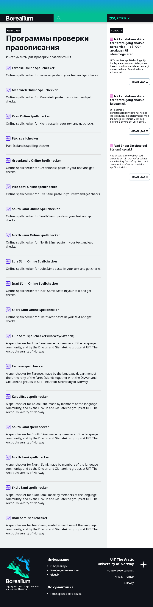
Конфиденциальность (64, 570)
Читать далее (139, 81)
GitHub (54, 574)
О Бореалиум (58, 566)
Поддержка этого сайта (66, 593)
